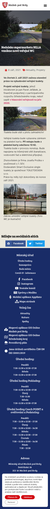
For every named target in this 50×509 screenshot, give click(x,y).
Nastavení (11, 502)
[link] (20, 5)
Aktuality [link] (30, 70)
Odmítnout (28, 497)
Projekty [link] (40, 70)
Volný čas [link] (25, 307)
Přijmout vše (12, 497)
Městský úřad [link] (25, 255)
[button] (45, 5)
